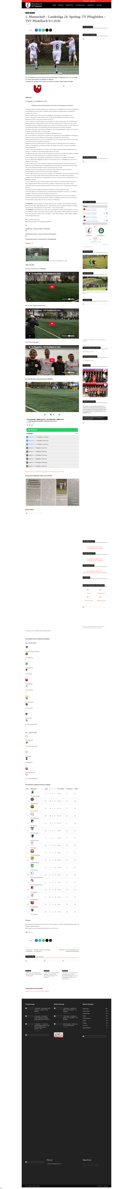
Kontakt (99, 5)
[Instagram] (101, 1)
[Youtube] (106, 1)
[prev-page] (26, 982)
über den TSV (91, 5)
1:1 (104, 220)
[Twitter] (104, 1)
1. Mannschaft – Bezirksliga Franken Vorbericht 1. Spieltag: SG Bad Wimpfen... (42, 1010)
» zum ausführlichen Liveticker (95, 241)
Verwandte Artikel (30, 956)
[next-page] (29, 982)
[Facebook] (99, 1)
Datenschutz (86, 1)
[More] (54, 30)
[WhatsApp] (43, 30)
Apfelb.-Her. (88, 217)
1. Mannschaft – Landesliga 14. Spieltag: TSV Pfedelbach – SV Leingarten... (70, 1010)
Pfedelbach (88, 210)
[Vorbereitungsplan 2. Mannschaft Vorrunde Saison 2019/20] (58, 1026)
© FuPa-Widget (104, 244)
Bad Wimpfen (88, 213)
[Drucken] (50, 30)
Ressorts (60, 5)
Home (54, 5)
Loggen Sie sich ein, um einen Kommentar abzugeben (37, 991)
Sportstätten (69, 5)
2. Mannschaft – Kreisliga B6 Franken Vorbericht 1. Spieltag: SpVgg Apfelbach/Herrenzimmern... (42, 1018)
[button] (106, 5)
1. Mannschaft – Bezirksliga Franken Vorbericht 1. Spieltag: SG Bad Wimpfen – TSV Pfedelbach (33, 974)
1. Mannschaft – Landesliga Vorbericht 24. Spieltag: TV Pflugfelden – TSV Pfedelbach (37, 950)
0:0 (104, 213)
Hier (26, 247)
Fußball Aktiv (36, 10)
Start (26, 10)
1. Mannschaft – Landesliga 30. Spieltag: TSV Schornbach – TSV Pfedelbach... (70, 1018)
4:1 (106, 216)
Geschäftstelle (80, 5)
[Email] (46, 30)
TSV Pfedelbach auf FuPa (87, 246)
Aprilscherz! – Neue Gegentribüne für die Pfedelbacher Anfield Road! (69, 950)
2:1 (106, 209)
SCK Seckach (94, 210)
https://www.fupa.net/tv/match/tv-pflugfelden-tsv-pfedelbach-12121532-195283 (44, 471)
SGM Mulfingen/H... (95, 221)
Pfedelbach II (94, 217)
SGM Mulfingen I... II (101, 235)
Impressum (92, 1)
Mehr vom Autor (39, 956)
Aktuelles (30, 10)
